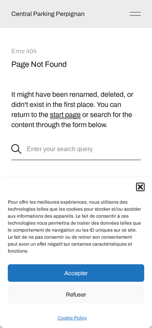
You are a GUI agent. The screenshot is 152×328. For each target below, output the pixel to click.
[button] (140, 187)
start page (65, 115)
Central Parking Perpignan (48, 13)
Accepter (76, 273)
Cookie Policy (72, 318)
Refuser (76, 294)
